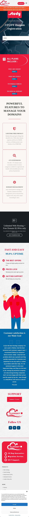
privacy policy (17, 515)
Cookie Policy (11, 515)
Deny (14, 508)
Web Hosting (6, 470)
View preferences (14, 512)
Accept (14, 504)
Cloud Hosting (6, 472)
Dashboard (21, 3)
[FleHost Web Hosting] (5, 3)
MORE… (14, 71)
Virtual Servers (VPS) (8, 474)
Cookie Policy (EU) (7, 479)
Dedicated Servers (7, 476)
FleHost (5, 487)
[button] (27, 491)
